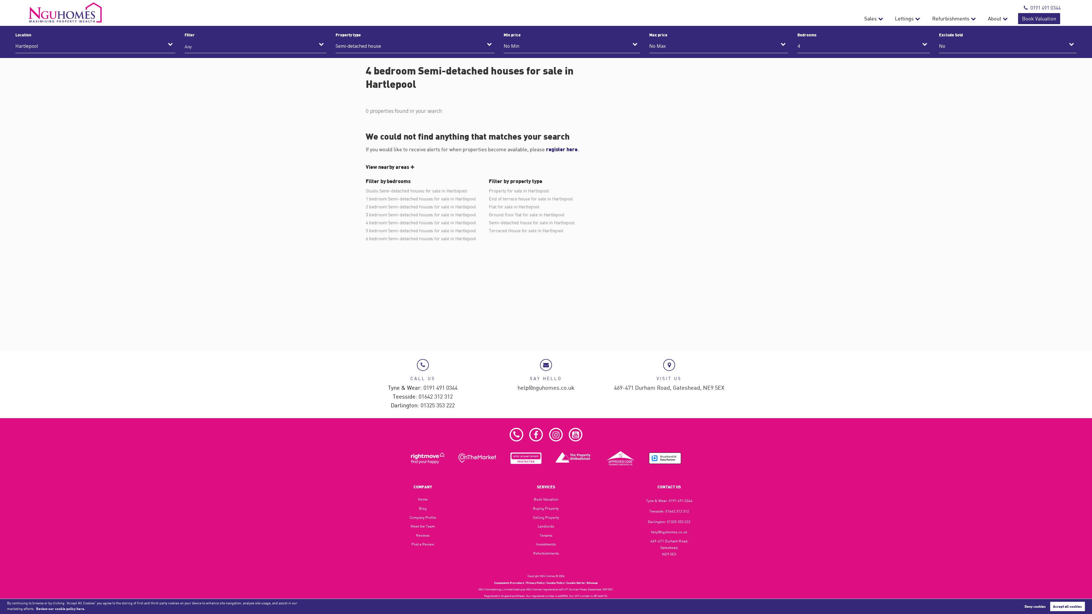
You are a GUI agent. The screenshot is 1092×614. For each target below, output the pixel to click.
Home (423, 499)
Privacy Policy (535, 582)
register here (562, 149)
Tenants (545, 535)
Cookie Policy (555, 582)
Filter (190, 34)
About (994, 19)
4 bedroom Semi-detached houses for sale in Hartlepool (421, 222)
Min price (512, 34)
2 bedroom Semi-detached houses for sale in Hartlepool (421, 206)
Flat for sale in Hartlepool (514, 206)
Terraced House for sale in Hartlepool (526, 230)
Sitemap (592, 582)
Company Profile (423, 517)
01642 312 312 (436, 396)
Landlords (546, 526)
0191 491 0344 (1045, 8)
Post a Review (422, 544)
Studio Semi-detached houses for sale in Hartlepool (416, 191)
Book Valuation (1039, 19)
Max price (658, 34)
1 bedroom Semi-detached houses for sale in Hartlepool (421, 199)
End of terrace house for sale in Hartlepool (531, 199)
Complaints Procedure (509, 582)
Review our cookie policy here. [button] (60, 609)
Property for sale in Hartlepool (519, 191)
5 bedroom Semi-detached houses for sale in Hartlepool (421, 230)
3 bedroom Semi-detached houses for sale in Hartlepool (421, 214)
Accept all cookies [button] (1067, 606)
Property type (348, 34)
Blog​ (423, 508)
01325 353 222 (438, 405)
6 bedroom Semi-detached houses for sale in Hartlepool (421, 238)
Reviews (422, 535)
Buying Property (546, 508)
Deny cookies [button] (1035, 606)
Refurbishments (950, 19)
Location (23, 34)
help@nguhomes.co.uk (546, 388)
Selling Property (546, 517)
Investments (546, 544)
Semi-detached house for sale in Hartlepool (532, 222)
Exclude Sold (951, 34)
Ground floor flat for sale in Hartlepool (526, 214)
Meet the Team (423, 526)
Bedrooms (806, 34)
